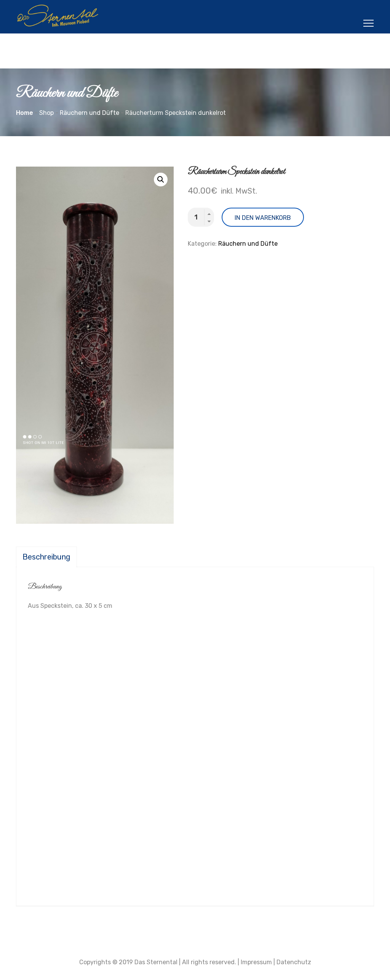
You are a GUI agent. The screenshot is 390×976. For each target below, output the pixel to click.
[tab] (46, 557)
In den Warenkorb (263, 217)
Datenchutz (294, 962)
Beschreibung (46, 556)
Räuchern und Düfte (248, 243)
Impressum (256, 962)
